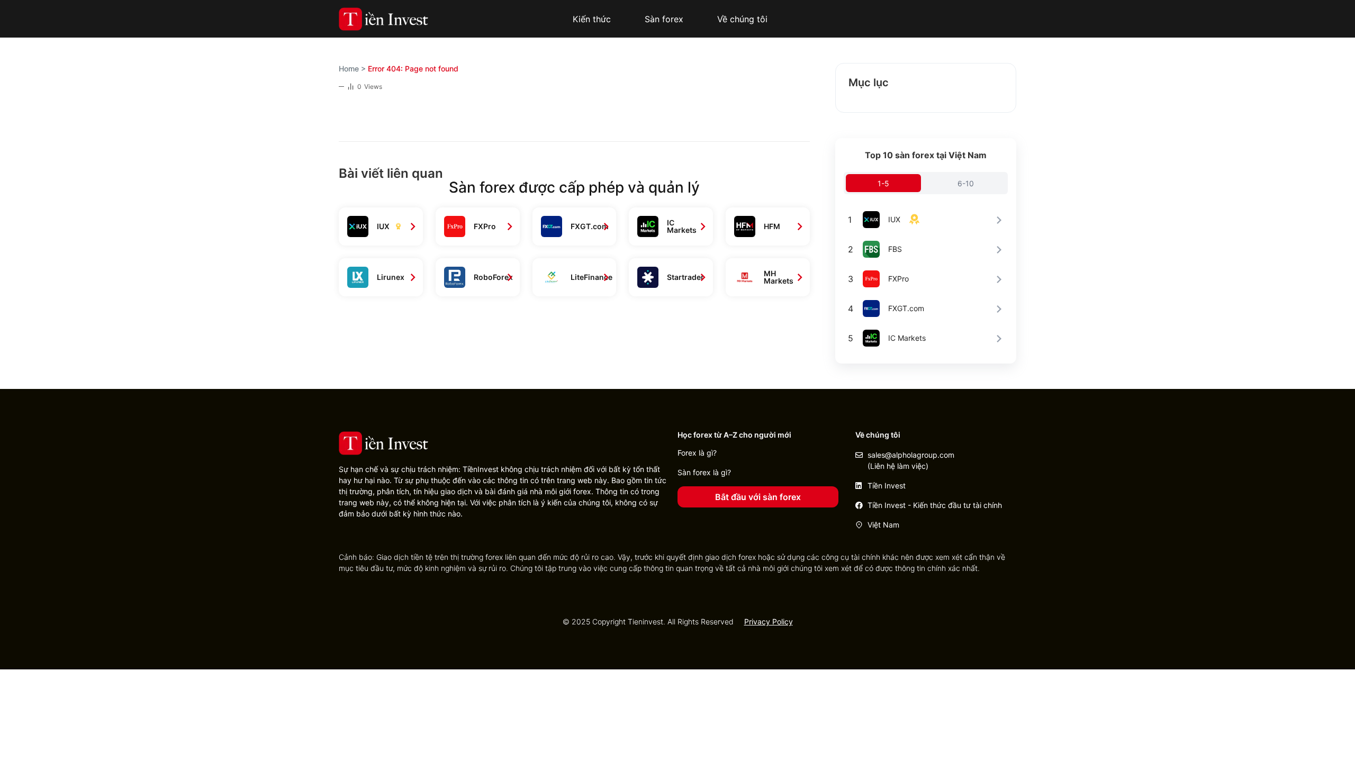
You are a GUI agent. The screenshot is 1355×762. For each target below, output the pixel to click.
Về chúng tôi (742, 19)
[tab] (883, 183)
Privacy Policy (768, 621)
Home (349, 68)
